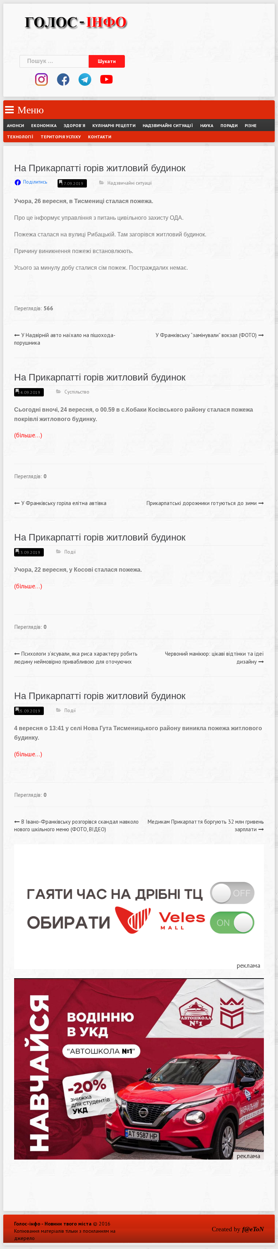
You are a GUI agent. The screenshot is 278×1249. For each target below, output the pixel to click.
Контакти (99, 136)
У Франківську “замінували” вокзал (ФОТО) (206, 335)
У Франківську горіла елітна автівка (63, 503)
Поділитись (35, 182)
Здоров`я (74, 125)
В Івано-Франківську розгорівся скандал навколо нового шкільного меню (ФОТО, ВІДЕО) (76, 825)
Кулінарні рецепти (113, 125)
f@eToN (253, 1229)
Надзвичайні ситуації (168, 125)
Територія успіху (61, 136)
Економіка (43, 125)
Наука (206, 125)
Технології (20, 136)
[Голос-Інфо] (76, 21)
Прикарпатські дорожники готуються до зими (202, 503)
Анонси (15, 125)
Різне (251, 125)
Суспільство (76, 392)
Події (70, 552)
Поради (228, 125)
